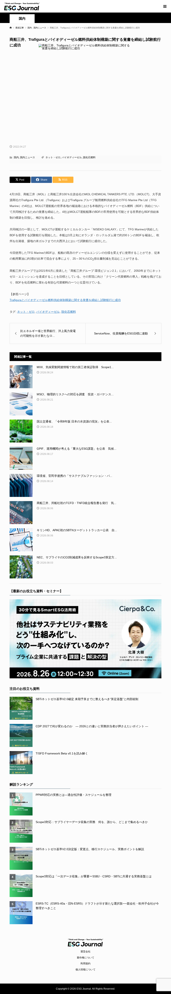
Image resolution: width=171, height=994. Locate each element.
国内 (22, 18)
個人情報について (85, 969)
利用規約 (85, 963)
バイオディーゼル (72, 157)
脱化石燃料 (89, 157)
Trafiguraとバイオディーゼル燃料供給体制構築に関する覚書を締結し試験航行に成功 (65, 300)
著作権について (85, 957)
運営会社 (85, 951)
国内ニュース (27, 157)
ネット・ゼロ (52, 157)
